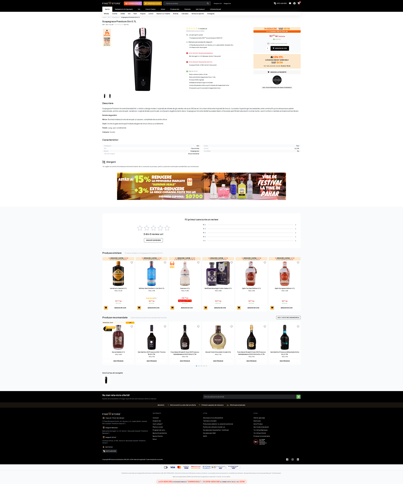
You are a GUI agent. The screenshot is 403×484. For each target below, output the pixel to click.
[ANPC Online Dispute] (233, 467)
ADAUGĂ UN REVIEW (153, 240)
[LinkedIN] (298, 459)
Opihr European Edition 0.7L (285, 288)
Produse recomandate (261, 436)
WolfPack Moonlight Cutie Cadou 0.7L (218, 288)
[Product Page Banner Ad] (201, 186)
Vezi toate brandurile (261, 427)
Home (104, 17)
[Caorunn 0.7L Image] (185, 273)
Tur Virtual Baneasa (260, 430)
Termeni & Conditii (210, 421)
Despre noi (218, 3)
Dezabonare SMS (209, 433)
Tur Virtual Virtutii (259, 433)
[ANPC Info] (218, 467)
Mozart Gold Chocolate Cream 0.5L (218, 352)
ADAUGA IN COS (281, 48)
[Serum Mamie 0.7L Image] (118, 337)
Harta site (257, 421)
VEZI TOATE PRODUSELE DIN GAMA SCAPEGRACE (277, 87)
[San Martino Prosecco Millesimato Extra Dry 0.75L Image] (284, 337)
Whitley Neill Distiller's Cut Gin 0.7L (151, 288)
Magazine (227, 3)
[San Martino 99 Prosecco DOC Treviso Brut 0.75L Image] (151, 337)
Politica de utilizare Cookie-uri (214, 427)
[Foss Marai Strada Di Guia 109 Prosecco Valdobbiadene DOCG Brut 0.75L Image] (185, 337)
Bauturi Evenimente (160, 433)
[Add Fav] (131, 262)
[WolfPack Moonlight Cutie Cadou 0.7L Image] (218, 273)
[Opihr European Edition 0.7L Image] (284, 273)
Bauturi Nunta (158, 436)
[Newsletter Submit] (298, 397)
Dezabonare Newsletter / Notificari (216, 430)
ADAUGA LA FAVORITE (278, 72)
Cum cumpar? (158, 424)
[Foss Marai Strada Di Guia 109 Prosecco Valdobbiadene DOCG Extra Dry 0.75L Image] (251, 337)
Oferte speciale (259, 418)
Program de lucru (159, 430)
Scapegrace (115, 17)
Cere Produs (258, 424)
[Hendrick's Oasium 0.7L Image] (118, 273)
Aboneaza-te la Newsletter (213, 418)
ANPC (205, 436)
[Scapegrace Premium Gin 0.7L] (106, 379)
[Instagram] (292, 459)
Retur (155, 439)
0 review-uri (203, 28)
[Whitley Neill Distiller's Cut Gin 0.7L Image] (151, 273)
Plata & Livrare (158, 427)
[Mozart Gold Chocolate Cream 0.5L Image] (218, 337)
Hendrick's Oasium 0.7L (118, 288)
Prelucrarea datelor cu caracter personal (218, 424)
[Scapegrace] (277, 80)
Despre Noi (157, 421)
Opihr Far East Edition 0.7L (251, 288)
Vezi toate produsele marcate (277, 66)
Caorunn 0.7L (185, 288)
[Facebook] (287, 459)
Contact (156, 418)
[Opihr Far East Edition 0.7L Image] (251, 273)
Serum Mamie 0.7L (118, 352)
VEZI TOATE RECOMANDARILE (288, 317)
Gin (109, 17)
